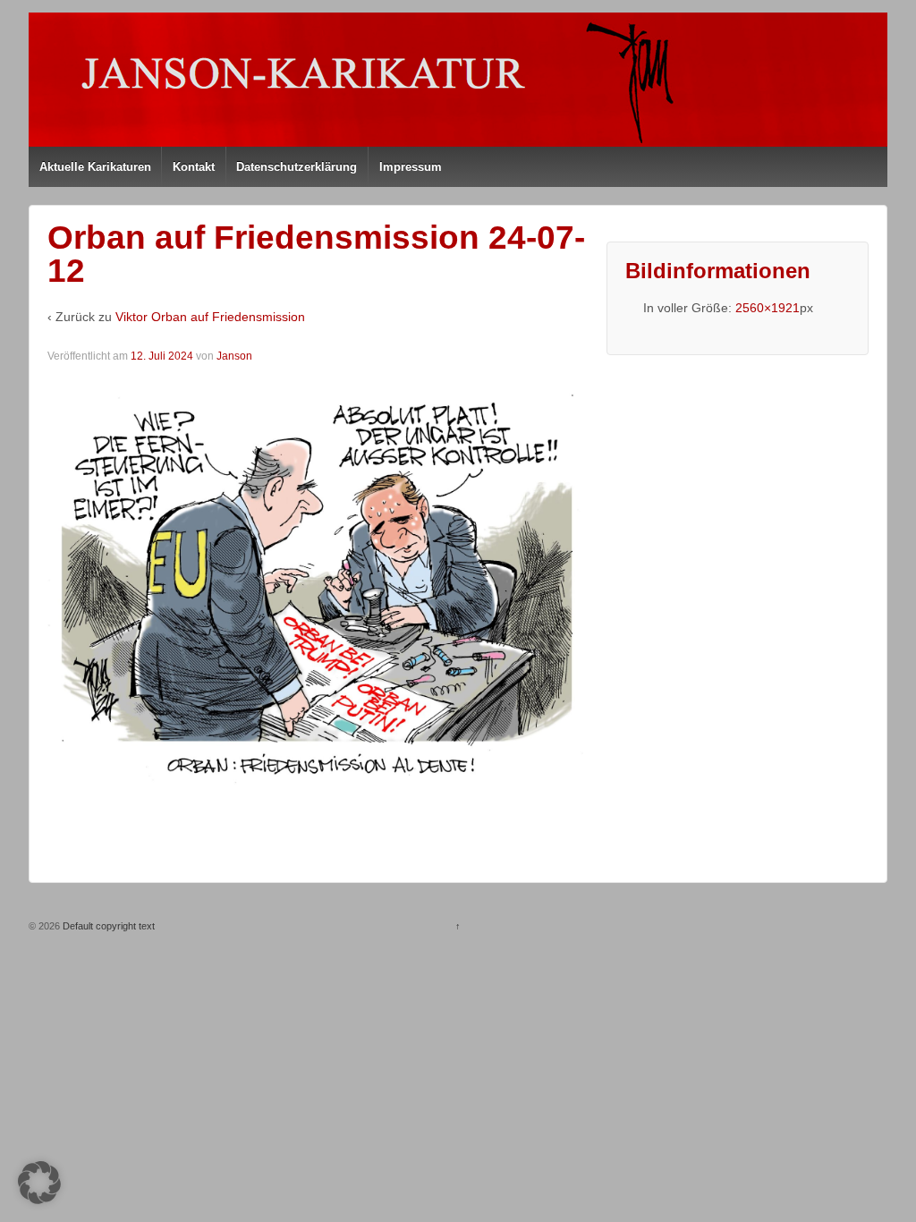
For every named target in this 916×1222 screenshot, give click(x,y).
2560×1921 (767, 308)
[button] (39, 1182)
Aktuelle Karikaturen (95, 167)
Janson (234, 356)
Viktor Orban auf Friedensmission (210, 317)
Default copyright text (107, 926)
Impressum (410, 167)
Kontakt (194, 167)
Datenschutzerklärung (296, 167)
